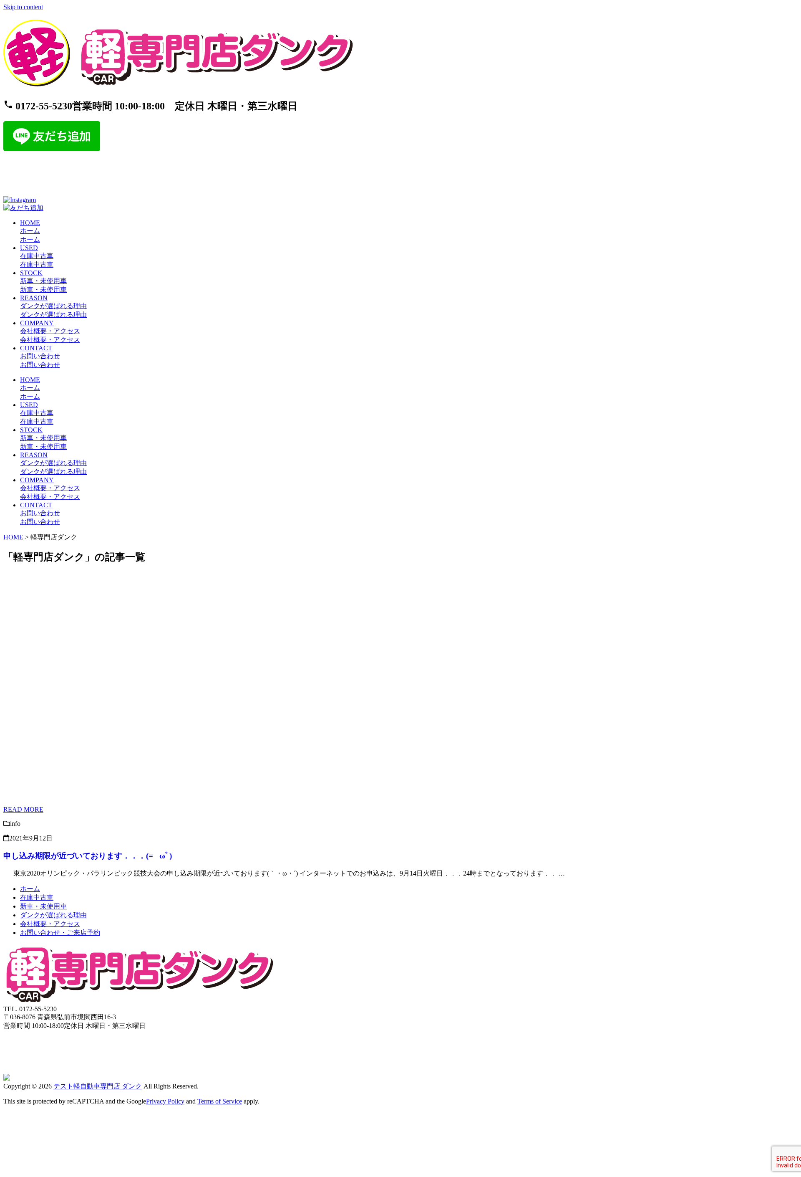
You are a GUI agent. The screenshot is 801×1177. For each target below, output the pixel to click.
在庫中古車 (36, 897)
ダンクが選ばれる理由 (53, 915)
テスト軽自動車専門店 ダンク (97, 1086)
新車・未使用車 (43, 906)
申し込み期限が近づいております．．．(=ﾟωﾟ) (87, 855)
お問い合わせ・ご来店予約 (60, 932)
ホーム (30, 888)
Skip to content (23, 6)
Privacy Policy (165, 1101)
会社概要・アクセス (50, 923)
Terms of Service (219, 1101)
